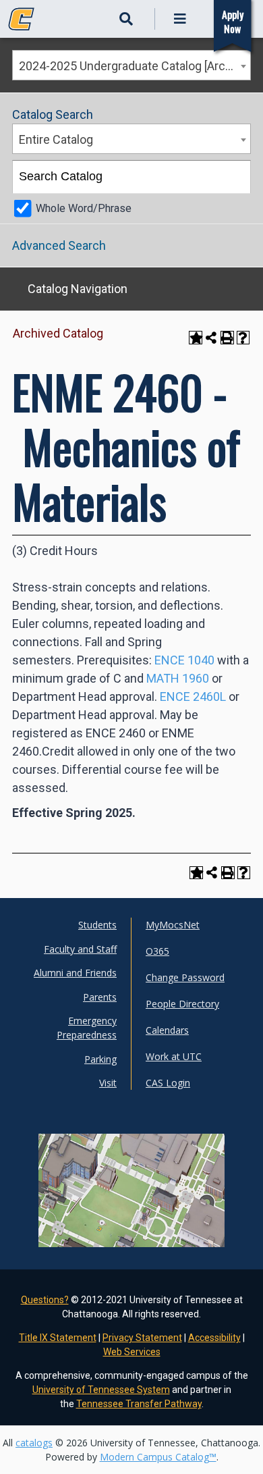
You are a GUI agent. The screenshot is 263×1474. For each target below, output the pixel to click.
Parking (100, 1059)
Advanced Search (59, 245)
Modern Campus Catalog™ (158, 1456)
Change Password (185, 977)
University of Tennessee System (101, 1389)
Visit (108, 1082)
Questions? (45, 1299)
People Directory (182, 1003)
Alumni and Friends (75, 972)
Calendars (167, 1030)
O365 (157, 951)
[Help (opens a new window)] (243, 337)
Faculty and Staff (80, 949)
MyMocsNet (173, 924)
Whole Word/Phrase (84, 208)
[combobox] (131, 65)
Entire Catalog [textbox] (56, 139)
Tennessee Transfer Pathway (139, 1403)
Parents (100, 997)
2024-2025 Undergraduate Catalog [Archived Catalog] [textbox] (134, 66)
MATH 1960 (177, 678)
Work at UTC (174, 1056)
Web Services (131, 1351)
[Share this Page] (211, 337)
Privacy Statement (142, 1337)
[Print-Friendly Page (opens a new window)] (227, 337)
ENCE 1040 (184, 660)
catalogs (34, 1442)
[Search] (235, 177)
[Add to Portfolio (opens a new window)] (195, 337)
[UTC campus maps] (131, 1216)
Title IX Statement (57, 1337)
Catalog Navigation (77, 289)
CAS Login (168, 1082)
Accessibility (214, 1337)
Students (97, 924)
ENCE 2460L (193, 696)
